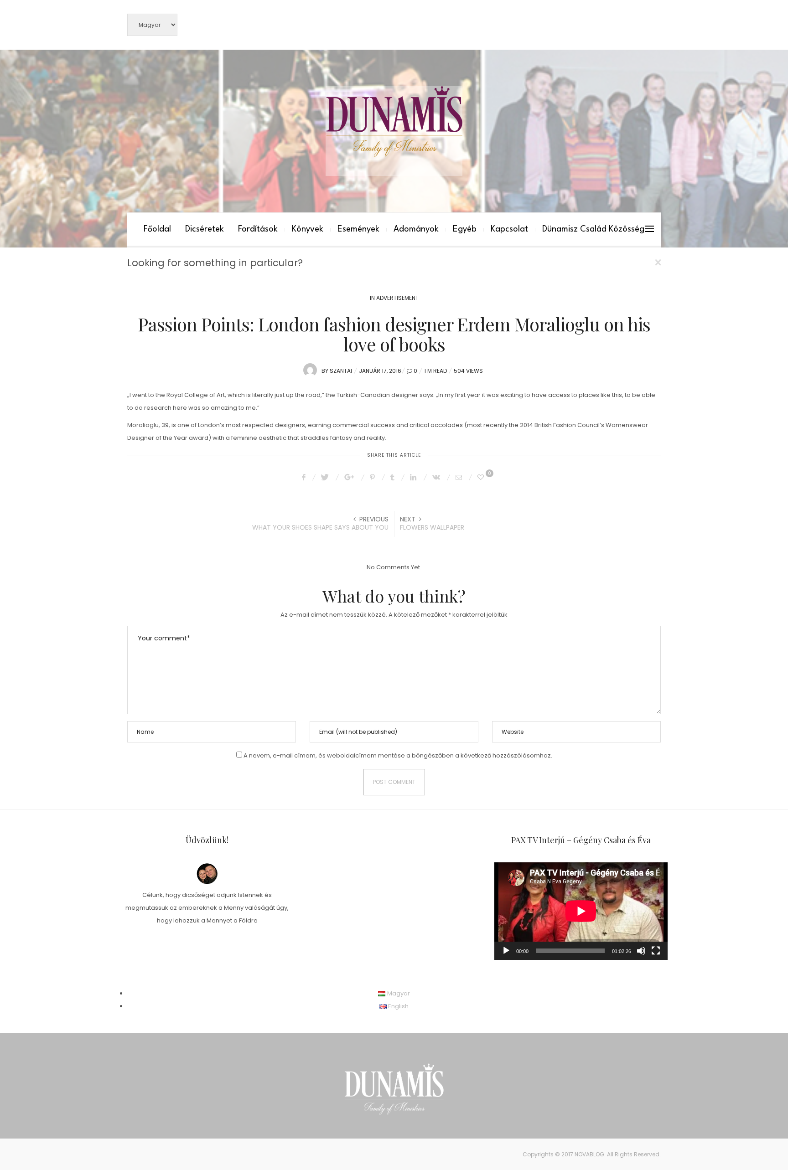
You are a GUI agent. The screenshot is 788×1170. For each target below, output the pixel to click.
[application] (581, 911)
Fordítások (258, 229)
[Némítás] (641, 950)
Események (358, 229)
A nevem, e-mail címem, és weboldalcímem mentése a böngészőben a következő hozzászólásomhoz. (398, 755)
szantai (341, 371)
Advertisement (397, 298)
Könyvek (307, 229)
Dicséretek (204, 229)
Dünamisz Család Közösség (593, 229)
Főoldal (157, 229)
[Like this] (482, 477)
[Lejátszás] (506, 950)
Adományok (416, 229)
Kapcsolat (509, 229)
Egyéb (465, 229)
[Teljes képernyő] (655, 950)
